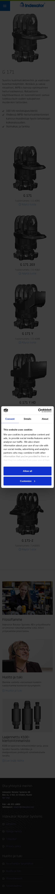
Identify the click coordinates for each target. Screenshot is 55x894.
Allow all (27, 471)
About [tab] (45, 419)
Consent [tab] (10, 419)
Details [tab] (27, 419)
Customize (25, 481)
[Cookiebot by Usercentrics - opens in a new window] (38, 410)
